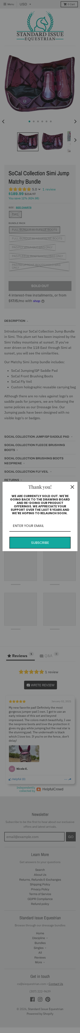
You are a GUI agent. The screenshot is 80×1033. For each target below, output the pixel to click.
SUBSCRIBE (40, 542)
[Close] (72, 487)
